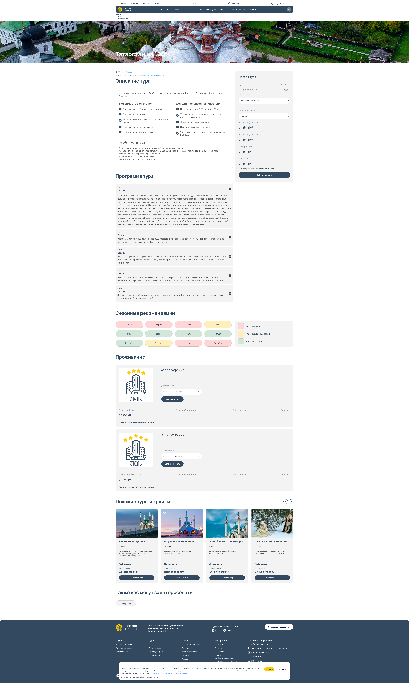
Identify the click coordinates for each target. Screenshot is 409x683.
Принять (269, 669)
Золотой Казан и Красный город (226, 541)
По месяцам (154, 655)
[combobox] (264, 101)
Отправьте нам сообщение (279, 627)
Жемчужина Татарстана (132, 541)
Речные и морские (124, 644)
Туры (186, 9)
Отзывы (145, 3)
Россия (176, 9)
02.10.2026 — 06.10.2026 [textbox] (250, 100)
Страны (164, 9)
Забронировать (264, 175)
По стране (153, 644)
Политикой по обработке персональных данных (169, 673)
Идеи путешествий (214, 9)
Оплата (155, 3)
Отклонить (281, 669)
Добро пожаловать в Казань (179, 541)
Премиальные (122, 651)
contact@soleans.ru (260, 652)
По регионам (155, 648)
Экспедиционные (124, 648)
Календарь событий (237, 9)
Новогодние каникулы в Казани (271, 541)
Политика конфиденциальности (225, 656)
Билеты (253, 9)
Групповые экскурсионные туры (151, 75)
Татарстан (125, 603)
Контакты (134, 3)
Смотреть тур (137, 578)
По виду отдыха (156, 651)
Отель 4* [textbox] (244, 116)
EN (194, 3)
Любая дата (125, 564)
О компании (121, 3)
